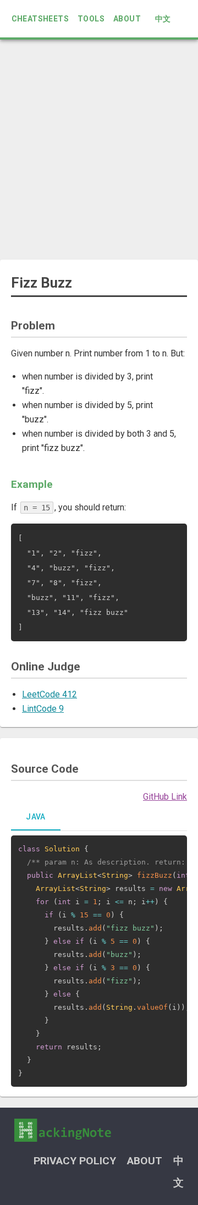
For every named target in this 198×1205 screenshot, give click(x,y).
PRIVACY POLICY (75, 1160)
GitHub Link (165, 796)
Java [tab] (36, 816)
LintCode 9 (43, 708)
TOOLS (91, 18)
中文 (163, 18)
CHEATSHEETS (40, 18)
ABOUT (127, 18)
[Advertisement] (99, 150)
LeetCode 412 (49, 694)
